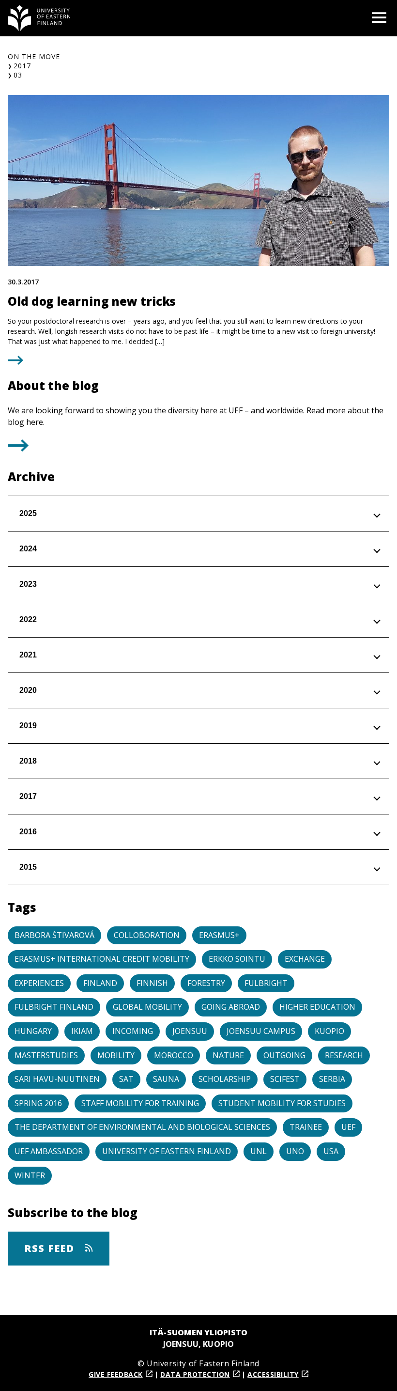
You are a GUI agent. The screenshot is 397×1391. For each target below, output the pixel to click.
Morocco (173, 1055)
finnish (152, 983)
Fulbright (266, 983)
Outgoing (284, 1055)
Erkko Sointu (237, 958)
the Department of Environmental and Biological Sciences (142, 1127)
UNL (258, 1151)
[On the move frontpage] (39, 18)
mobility (116, 1055)
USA (330, 1151)
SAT (126, 1079)
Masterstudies (46, 1055)
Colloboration (147, 935)
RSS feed (50, 1248)
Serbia (332, 1079)
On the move (34, 56)
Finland (100, 983)
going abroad (230, 1006)
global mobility (147, 1006)
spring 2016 (38, 1103)
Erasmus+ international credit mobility (102, 958)
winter (30, 1175)
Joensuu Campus (261, 1031)
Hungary (33, 1031)
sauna (166, 1079)
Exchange (305, 958)
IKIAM (82, 1031)
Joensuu (189, 1031)
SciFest (285, 1079)
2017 (22, 65)
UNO (295, 1151)
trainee (306, 1127)
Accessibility (273, 1374)
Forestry (206, 983)
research (344, 1055)
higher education (317, 1006)
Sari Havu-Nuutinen (57, 1079)
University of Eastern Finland (166, 1151)
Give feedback (116, 1374)
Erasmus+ (219, 935)
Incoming (132, 1031)
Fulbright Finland (54, 1006)
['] (18, 448)
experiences (39, 983)
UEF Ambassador (49, 1151)
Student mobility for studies (282, 1103)
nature (228, 1055)
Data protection (195, 1374)
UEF (348, 1127)
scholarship (224, 1079)
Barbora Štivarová (54, 935)
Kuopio (329, 1031)
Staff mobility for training (140, 1103)
